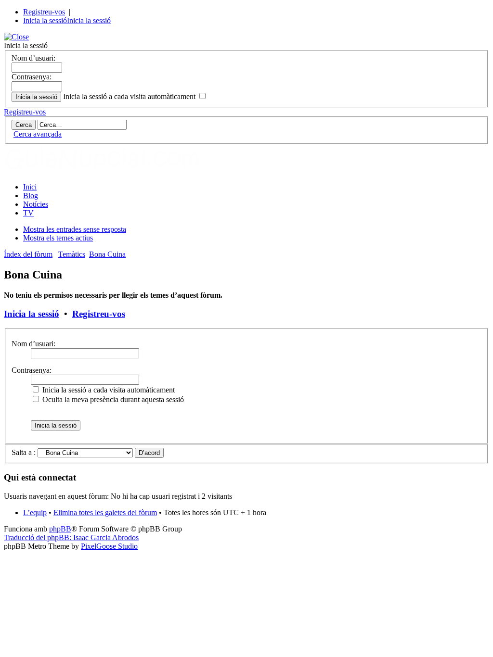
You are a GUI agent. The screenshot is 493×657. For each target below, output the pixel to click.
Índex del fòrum (28, 254)
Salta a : (24, 452)
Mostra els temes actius (58, 238)
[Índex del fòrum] (112, 170)
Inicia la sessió (45, 20)
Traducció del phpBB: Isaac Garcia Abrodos (71, 537)
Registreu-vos (44, 12)
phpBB (60, 529)
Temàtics (71, 254)
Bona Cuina (107, 254)
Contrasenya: (32, 77)
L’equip (35, 512)
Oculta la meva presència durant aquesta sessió (112, 399)
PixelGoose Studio (109, 546)
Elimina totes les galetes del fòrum (105, 512)
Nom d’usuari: (33, 58)
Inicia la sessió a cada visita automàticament (130, 96)
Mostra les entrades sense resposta (74, 229)
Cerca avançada (37, 134)
